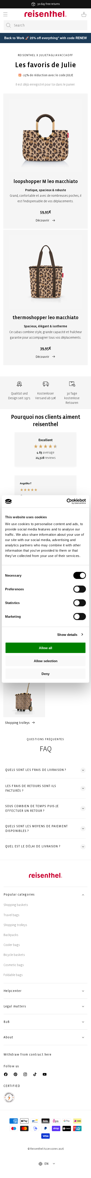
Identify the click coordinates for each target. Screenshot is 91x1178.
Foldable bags (13, 975)
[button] (5, 14)
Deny (45, 674)
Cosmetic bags (14, 965)
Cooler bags (12, 945)
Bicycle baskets (14, 955)
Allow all (45, 648)
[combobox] (45, 25)
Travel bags (11, 915)
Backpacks (11, 935)
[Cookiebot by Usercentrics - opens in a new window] (66, 501)
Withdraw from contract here (27, 1054)
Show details (67, 634)
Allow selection (45, 661)
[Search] (8, 25)
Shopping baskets (16, 905)
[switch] (79, 589)
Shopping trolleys (17, 722)
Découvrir (42, 220)
